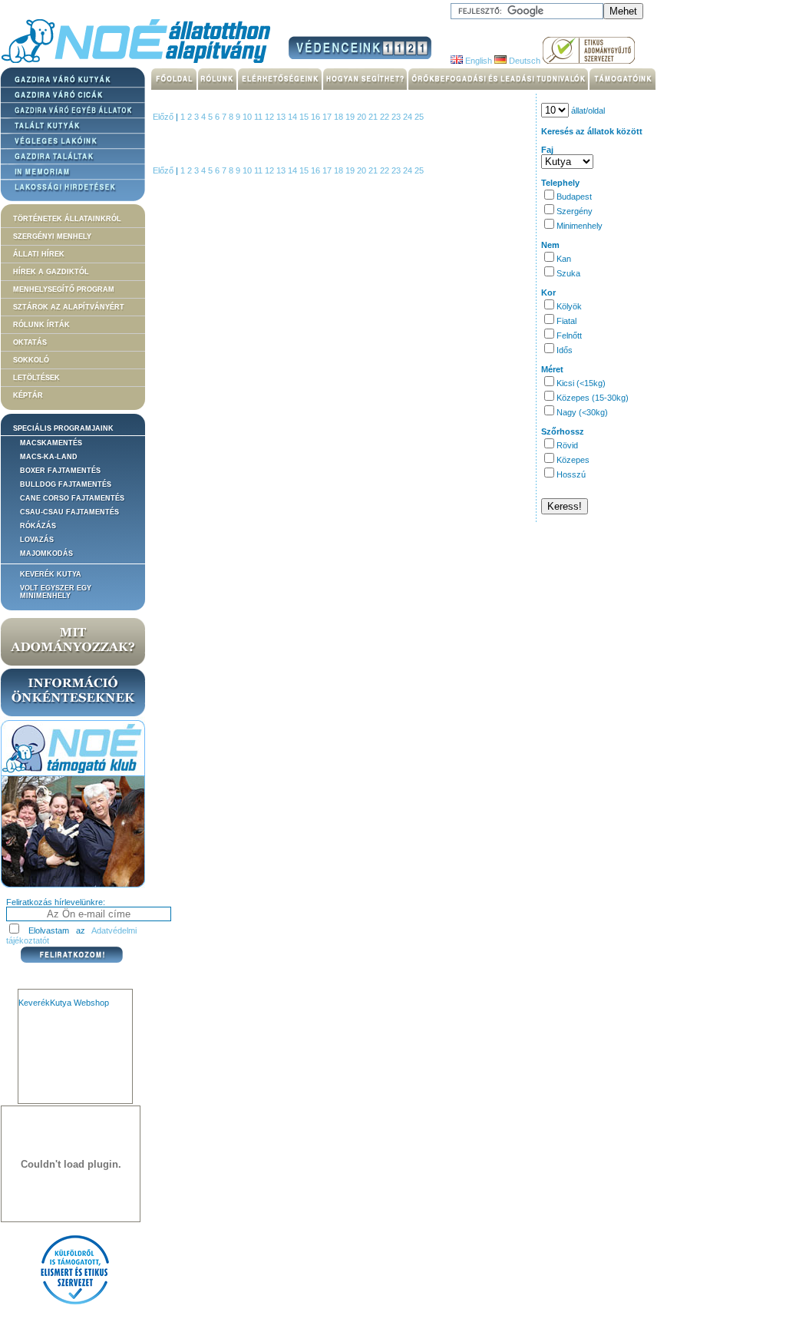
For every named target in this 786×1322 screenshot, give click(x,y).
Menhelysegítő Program (63, 289)
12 (270, 116)
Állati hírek (38, 254)
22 (385, 116)
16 (316, 116)
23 (397, 116)
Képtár (28, 395)
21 (374, 116)
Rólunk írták (41, 325)
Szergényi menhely (52, 236)
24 (408, 116)
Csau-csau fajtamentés (69, 512)
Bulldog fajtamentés (65, 484)
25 (419, 116)
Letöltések (36, 378)
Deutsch (523, 60)
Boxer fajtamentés (60, 470)
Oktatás (30, 342)
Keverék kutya (50, 574)
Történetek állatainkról (67, 219)
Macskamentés (51, 443)
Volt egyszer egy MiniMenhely (55, 592)
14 (293, 116)
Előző (163, 116)
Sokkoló (31, 360)
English (477, 60)
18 (339, 116)
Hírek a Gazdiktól (51, 272)
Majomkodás (46, 553)
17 (328, 116)
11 (259, 116)
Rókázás (38, 526)
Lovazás (37, 540)
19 (351, 116)
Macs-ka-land (49, 457)
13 (282, 116)
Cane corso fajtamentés (72, 498)
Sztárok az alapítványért (68, 307)
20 (362, 116)
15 (305, 116)
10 (248, 116)
